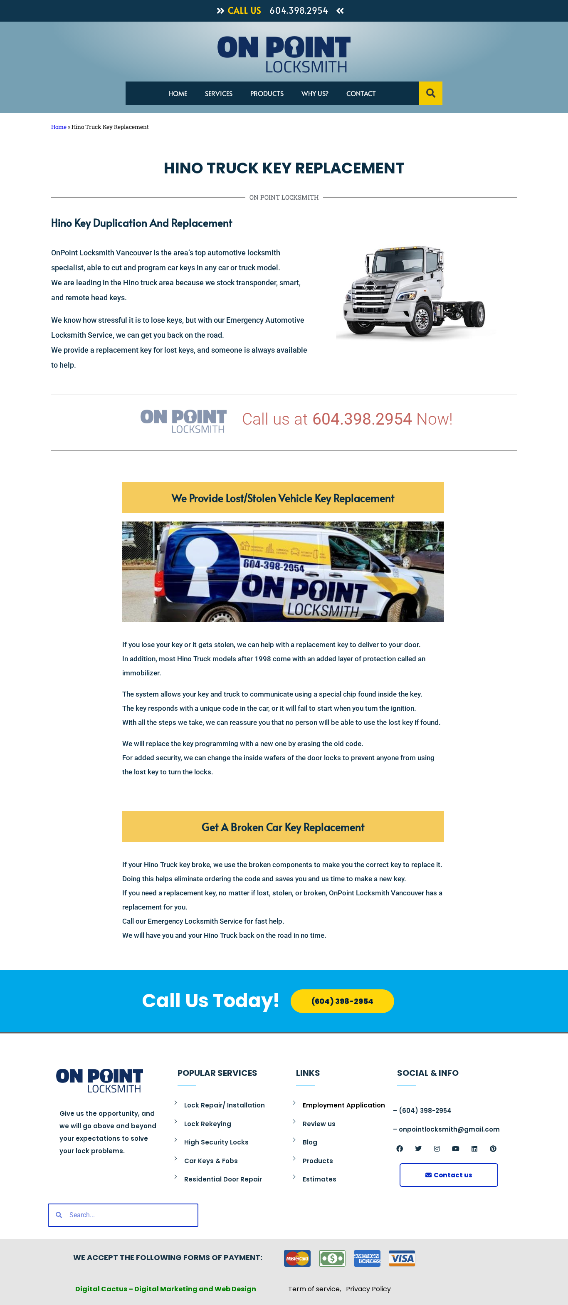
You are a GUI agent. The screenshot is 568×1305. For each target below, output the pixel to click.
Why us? (314, 93)
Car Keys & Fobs (211, 1161)
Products (267, 93)
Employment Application (344, 1105)
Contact (361, 93)
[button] (430, 93)
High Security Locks (216, 1142)
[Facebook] (399, 1148)
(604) (408, 1110)
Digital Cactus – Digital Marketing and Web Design (165, 1289)
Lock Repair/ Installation (224, 1105)
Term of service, (317, 1289)
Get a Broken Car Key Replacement (283, 826)
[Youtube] (455, 1148)
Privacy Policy (368, 1289)
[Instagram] (437, 1148)
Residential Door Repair (223, 1179)
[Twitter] (418, 1148)
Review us (319, 1124)
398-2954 (435, 1110)
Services (218, 93)
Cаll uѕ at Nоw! (347, 419)
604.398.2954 (298, 10)
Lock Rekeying (207, 1124)
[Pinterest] (493, 1148)
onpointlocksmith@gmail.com (449, 1129)
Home (178, 93)
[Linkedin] (474, 1148)
